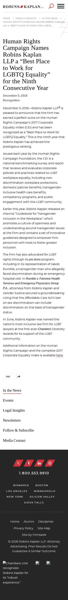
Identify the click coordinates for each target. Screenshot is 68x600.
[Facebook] (29, 463)
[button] (18, 379)
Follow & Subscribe (18, 430)
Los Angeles (16, 491)
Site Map (44, 528)
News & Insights (26, 18)
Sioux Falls (34, 503)
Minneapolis (44, 491)
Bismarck (21, 485)
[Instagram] (50, 463)
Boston (42, 485)
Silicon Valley (42, 497)
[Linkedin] (39, 463)
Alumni (29, 521)
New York (15, 497)
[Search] (51, 6)
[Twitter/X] (18, 463)
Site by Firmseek (34, 534)
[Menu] (60, 6)
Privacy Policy (23, 528)
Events (8, 400)
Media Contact (14, 440)
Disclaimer (45, 521)
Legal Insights (14, 410)
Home (6, 18)
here (59, 355)
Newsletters (12, 420)
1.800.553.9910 (34, 473)
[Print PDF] (8, 377)
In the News (50, 18)
